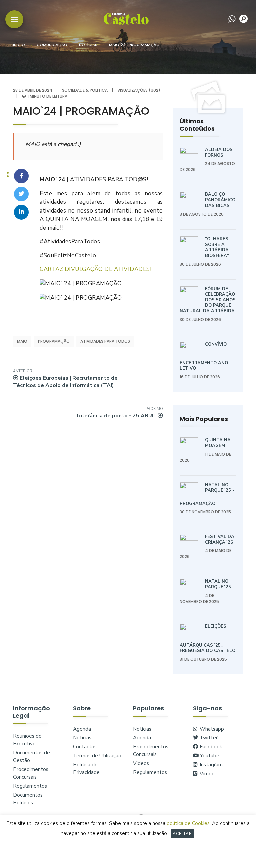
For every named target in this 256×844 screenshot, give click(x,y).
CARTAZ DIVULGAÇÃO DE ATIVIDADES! (95, 269)
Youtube (209, 755)
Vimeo (206, 773)
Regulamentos (30, 786)
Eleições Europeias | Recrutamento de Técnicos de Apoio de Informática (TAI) (65, 379)
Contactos (85, 746)
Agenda (82, 729)
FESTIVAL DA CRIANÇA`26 (219, 539)
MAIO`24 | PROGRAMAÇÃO (134, 44)
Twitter (208, 737)
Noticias (82, 737)
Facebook (210, 746)
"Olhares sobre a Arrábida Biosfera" (217, 247)
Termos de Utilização (97, 755)
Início (19, 44)
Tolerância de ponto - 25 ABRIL (119, 412)
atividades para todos (105, 341)
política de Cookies (188, 823)
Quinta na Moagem (218, 443)
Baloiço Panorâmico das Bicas (220, 199)
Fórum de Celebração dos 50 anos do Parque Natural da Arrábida (208, 300)
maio (22, 341)
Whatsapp (211, 729)
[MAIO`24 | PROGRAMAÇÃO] (21, 176)
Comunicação (52, 44)
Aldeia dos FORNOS (219, 152)
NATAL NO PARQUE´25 (218, 584)
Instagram (210, 764)
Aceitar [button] (182, 833)
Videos (141, 763)
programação (54, 341)
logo (126, 18)
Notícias (88, 44)
